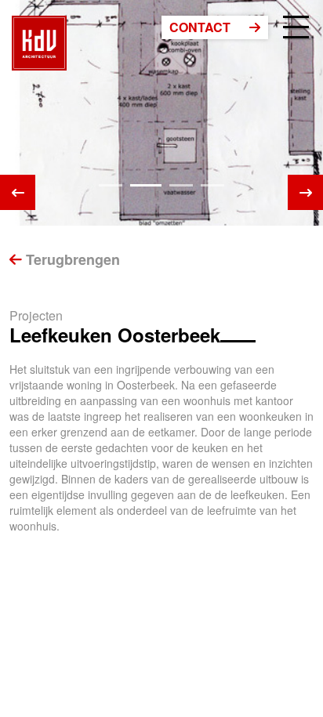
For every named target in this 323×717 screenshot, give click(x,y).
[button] (110, 185)
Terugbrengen (71, 259)
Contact (201, 27)
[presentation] (17, 192)
